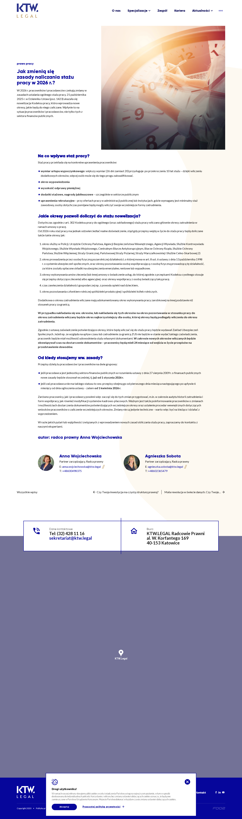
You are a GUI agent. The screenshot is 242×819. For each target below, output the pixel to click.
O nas (116, 10)
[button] (121, 653)
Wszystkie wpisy (27, 492)
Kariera (179, 10)
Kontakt (201, 792)
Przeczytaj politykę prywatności (101, 806)
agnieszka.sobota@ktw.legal (165, 466)
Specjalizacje (137, 10)
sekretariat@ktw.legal (70, 538)
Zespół (162, 10)
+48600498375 (72, 470)
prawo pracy (25, 63)
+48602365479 (157, 470)
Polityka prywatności (45, 808)
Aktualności (201, 10)
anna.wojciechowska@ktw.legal (81, 466)
